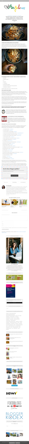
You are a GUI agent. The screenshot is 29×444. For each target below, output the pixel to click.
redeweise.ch (11, 130)
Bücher (20, 315)
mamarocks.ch (19, 134)
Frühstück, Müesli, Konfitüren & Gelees (10, 321)
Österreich (7, 329)
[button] (9, 370)
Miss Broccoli (21, 152)
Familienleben (10, 15)
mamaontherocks (19, 135)
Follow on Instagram (14, 385)
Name (2, 221)
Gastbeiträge (19, 15)
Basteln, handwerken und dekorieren (10, 315)
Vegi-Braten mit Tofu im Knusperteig (13, 206)
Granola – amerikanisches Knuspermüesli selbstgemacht (16, 341)
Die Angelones (12, 136)
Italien (18, 322)
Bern (16, 315)
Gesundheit (21, 321)
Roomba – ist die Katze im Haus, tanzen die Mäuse (6, 206)
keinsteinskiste (10, 157)
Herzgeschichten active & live (13, 322)
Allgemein (7, 313)
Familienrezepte (14, 15)
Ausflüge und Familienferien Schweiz (10, 314)
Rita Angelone (23, 182)
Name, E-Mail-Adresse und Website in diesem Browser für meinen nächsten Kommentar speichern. (15, 227)
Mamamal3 (13, 143)
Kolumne (21, 322)
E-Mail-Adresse (3, 223)
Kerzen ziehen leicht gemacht (13, 351)
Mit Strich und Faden (10, 149)
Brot (18, 315)
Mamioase (11, 144)
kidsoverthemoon (10, 140)
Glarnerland (7, 322)
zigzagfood (15, 131)
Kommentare (6, 182)
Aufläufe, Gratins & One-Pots (12, 313)
